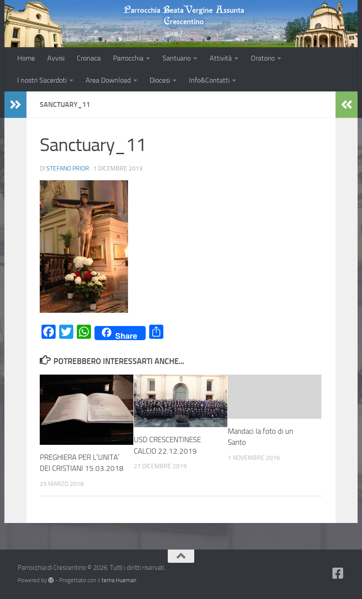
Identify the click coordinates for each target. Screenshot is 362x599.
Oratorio (263, 58)
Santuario (176, 58)
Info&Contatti (209, 80)
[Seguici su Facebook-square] (338, 573)
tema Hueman (119, 580)
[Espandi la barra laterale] (15, 104)
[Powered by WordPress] (51, 580)
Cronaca (89, 58)
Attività (221, 58)
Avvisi (55, 58)
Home (26, 58)
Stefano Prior (67, 168)
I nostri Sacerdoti (42, 80)
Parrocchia (128, 58)
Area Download (108, 80)
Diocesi (160, 80)
